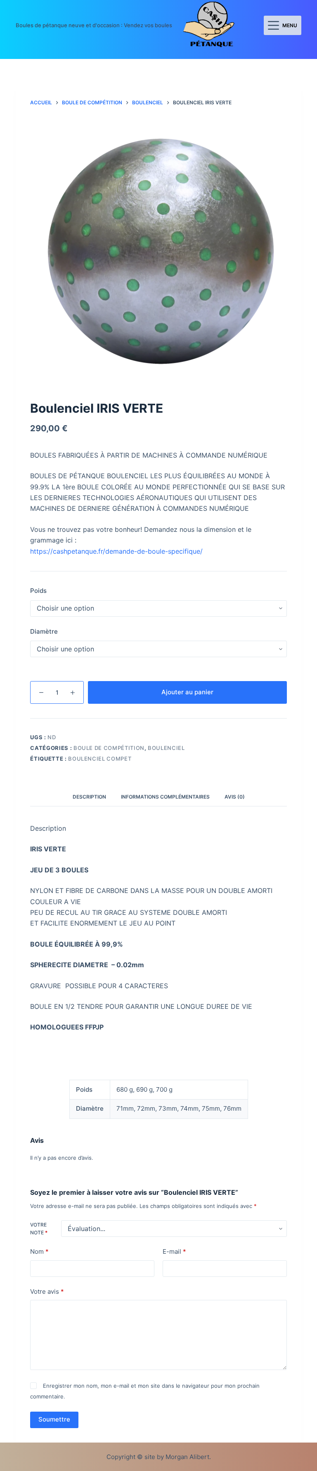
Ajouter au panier (187, 692)
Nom (39, 1251)
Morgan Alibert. (188, 1457)
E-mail (174, 1251)
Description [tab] (89, 797)
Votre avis (47, 1291)
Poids (38, 591)
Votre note (38, 1229)
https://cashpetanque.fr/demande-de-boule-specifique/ (116, 551)
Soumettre (54, 1419)
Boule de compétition (108, 748)
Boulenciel (166, 748)
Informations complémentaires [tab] (165, 797)
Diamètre (44, 631)
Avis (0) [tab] (235, 797)
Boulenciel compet (99, 758)
